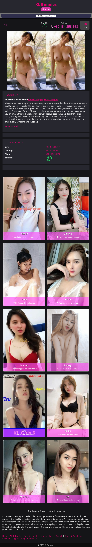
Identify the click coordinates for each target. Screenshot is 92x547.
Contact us (32, 538)
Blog (23, 538)
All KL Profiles (16, 536)
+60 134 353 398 (66, 26)
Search (59, 536)
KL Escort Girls (12, 126)
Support (15, 538)
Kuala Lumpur (51, 99)
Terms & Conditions (73, 536)
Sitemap (6, 538)
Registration (41, 536)
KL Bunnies (46, 4)
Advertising (29, 536)
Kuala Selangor (35, 99)
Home (5, 536)
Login (51, 536)
